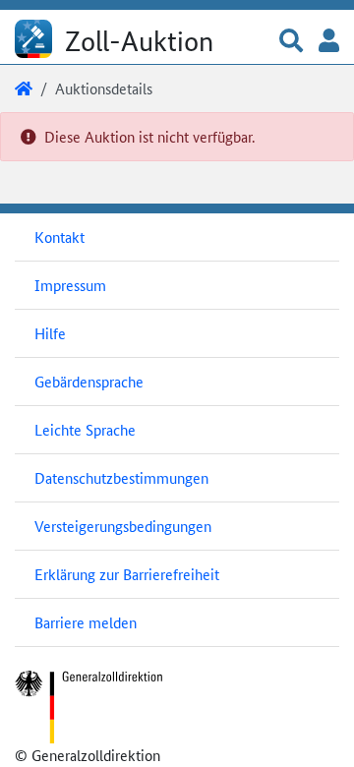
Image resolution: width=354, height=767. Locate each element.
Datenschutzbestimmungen (121, 477)
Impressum (70, 284)
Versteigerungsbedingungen (122, 525)
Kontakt (59, 236)
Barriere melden (85, 622)
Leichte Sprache (85, 429)
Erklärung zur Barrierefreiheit (126, 573)
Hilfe (50, 333)
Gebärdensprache (89, 381)
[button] (291, 42)
